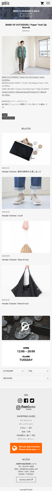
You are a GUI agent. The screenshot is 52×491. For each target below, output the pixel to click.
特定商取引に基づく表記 (26, 435)
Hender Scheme (8, 118)
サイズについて (26, 420)
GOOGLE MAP (25, 479)
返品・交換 (26, 431)
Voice (4, 115)
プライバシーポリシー (26, 439)
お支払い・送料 (26, 428)
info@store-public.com (29, 469)
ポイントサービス (26, 424)
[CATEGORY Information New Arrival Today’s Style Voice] (13, 370)
